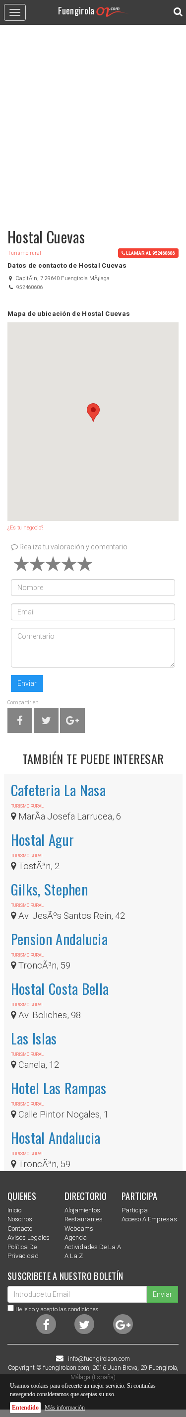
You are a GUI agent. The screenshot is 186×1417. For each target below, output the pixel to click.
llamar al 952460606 (150, 253)
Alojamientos (82, 1210)
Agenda (75, 1237)
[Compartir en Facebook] (20, 722)
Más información (65, 1407)
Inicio (14, 1210)
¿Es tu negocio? (25, 527)
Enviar (27, 683)
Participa (135, 1210)
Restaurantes (83, 1219)
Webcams (78, 1228)
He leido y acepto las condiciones (56, 1309)
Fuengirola (76, 10)
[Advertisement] (93, 122)
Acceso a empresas (149, 1219)
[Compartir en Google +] (72, 722)
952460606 (29, 287)
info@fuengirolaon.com (99, 1358)
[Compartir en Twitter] (46, 722)
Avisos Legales (28, 1237)
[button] (93, 412)
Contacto (19, 1228)
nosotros (19, 1219)
